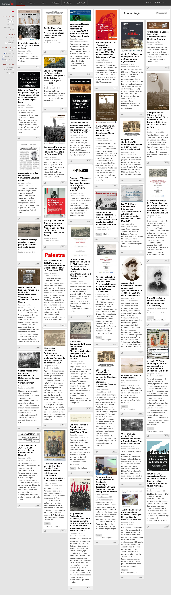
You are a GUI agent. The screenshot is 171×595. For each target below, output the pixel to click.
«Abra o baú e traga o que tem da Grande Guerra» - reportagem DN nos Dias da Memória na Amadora (131, 515)
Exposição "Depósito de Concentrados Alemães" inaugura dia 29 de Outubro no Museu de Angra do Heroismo (54, 77)
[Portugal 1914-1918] (8, 3)
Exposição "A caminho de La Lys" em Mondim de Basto (28, 45)
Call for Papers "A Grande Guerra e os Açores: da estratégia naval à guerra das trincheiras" (54, 33)
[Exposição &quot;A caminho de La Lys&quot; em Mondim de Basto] (29, 40)
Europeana (9, 43)
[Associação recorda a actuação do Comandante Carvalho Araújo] (29, 170)
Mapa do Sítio (8, 70)
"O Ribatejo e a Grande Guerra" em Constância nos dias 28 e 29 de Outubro (158, 35)
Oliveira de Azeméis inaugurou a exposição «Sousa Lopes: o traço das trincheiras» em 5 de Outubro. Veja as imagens (28, 96)
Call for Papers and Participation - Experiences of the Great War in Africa (79, 428)
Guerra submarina (153, 320)
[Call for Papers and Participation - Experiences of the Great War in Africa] (80, 422)
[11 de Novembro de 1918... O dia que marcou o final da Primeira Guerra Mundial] (29, 442)
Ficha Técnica (8, 67)
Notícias (28, 51)
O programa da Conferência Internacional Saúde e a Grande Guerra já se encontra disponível (131, 439)
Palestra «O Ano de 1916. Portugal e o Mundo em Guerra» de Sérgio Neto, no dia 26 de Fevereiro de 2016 (54, 265)
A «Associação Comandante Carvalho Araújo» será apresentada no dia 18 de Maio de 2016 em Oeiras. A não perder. (131, 289)
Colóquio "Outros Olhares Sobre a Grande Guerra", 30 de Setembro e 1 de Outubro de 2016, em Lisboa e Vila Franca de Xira (157, 119)
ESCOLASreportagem (104, 340)
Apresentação (132, 13)
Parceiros (10, 37)
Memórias (31, 3)
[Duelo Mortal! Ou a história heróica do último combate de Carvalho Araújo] (158, 295)
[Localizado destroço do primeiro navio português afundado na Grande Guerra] (29, 237)
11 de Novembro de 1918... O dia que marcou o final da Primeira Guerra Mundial (27, 450)
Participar (55, 3)
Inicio (21, 3)
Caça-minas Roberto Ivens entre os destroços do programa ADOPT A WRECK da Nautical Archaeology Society (79, 30)
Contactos (68, 3)
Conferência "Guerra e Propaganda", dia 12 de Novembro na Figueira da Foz (131, 58)
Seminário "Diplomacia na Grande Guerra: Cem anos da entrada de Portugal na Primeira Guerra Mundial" (80, 184)
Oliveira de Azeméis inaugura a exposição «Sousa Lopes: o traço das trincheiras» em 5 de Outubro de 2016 (80, 127)
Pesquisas (10, 72)
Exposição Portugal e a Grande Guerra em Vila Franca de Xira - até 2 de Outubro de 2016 (54, 150)
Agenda (11, 22)
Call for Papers (83, 468)
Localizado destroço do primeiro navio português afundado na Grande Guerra (27, 243)
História (43, 3)
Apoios (11, 40)
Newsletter (9, 27)
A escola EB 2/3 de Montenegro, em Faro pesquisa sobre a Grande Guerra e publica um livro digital (157, 366)
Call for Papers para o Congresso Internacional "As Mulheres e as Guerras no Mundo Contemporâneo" (28, 377)
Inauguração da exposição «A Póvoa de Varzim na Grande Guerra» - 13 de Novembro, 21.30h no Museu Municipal (157, 480)
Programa (10, 19)
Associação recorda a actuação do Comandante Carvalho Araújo (28, 176)
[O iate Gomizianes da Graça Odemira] (132, 372)
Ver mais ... (161, 13)
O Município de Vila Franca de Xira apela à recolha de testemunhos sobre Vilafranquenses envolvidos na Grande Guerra (28, 294)
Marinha (106, 234)
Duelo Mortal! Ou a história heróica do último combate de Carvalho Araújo (156, 302)
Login (11, 30)
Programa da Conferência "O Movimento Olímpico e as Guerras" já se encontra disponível (131, 144)
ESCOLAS (81, 3)
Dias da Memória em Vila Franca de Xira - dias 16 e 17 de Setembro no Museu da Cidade (105, 131)
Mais (37, 67)
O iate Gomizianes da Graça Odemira (131, 376)
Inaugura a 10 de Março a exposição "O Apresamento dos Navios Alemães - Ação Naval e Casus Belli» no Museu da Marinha (106, 218)
